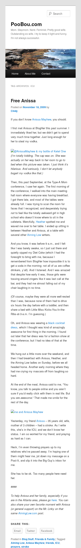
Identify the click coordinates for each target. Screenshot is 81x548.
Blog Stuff (28, 539)
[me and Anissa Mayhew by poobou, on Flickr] (27, 412)
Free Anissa (23, 100)
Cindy (14, 111)
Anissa (40, 421)
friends (50, 543)
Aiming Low (34, 235)
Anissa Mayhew (41, 119)
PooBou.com (26, 24)
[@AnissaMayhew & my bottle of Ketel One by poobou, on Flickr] (38, 151)
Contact (46, 73)
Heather (40, 222)
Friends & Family (45, 539)
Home (15, 73)
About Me (30, 73)
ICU (57, 543)
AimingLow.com (27, 513)
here (54, 500)
